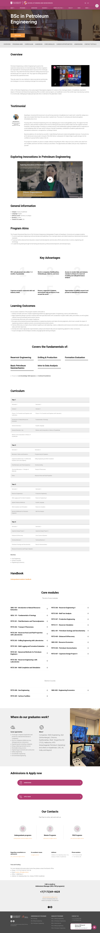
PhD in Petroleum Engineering (58, 928)
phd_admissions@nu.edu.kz (77, 838)
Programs (22, 27)
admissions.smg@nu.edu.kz (50, 838)
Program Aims (18, 44)
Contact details (90, 44)
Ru (85, 3)
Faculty (71, 8)
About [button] (12, 8)
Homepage (14, 27)
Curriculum (29, 44)
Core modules (49, 44)
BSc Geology (34, 918)
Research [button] (44, 8)
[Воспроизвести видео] (50, 180)
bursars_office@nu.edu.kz (22, 872)
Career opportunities (64, 44)
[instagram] (51, 907)
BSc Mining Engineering (36, 921)
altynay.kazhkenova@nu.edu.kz (50, 897)
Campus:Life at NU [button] (58, 8)
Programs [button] (22, 8)
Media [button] (87, 8)
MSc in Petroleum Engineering (58, 921)
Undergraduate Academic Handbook (21, 579)
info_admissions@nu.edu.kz (18, 856)
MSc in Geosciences (56, 923)
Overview (7, 44)
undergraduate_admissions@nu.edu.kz (23, 838)
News (79, 8)
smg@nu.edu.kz (35, 855)
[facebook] (49, 907)
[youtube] (13, 921)
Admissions (34, 8)
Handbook (38, 44)
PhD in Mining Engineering (57, 925)
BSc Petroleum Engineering (37, 923)
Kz (88, 3)
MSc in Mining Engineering (57, 918)
